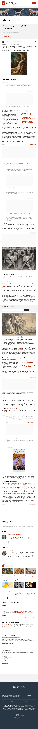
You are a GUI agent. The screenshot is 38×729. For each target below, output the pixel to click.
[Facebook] (24, 696)
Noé (27, 353)
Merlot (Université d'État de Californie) (20, 677)
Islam (15, 408)
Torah (3, 360)
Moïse (14, 136)
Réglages (26, 701)
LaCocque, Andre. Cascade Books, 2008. (12, 524)
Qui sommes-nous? (20, 7)
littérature (14, 481)
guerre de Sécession (18, 488)
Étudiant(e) (5, 659)
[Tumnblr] (28, 696)
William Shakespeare (29, 484)
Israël (25, 372)
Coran (6, 410)
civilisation (19, 348)
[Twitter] (26, 696)
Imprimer (17, 44)
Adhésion (11, 643)
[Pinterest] (30, 696)
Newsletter (17, 700)
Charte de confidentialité (25, 700)
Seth (9, 353)
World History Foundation (7, 705)
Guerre (3, 490)
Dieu (14, 49)
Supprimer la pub (33, 144)
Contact (13, 700)
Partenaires (17, 701)
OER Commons (29, 677)
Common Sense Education (26, 676)
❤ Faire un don (6, 36)
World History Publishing (8, 706)
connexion (34, 7)
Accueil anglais (12, 7)
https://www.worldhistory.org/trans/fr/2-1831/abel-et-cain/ (23, 617)
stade (5, 286)
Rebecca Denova (8, 41)
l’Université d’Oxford (30, 675)
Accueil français (4, 7)
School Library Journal (6, 678)
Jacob (4, 498)
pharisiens (6, 393)
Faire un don (5, 643)
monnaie (12, 349)
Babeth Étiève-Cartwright (19, 41)
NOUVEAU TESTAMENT (26, 363)
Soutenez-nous (27, 7)
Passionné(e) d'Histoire (7, 657)
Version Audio (12, 44)
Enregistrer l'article (5, 44)
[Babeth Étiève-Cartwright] (8, 542)
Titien (26, 483)
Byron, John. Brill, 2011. (10, 523)
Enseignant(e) (5, 658)
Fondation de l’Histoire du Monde (8, 707)
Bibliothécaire (5, 660)
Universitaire (5, 661)
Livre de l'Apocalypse (10, 229)
